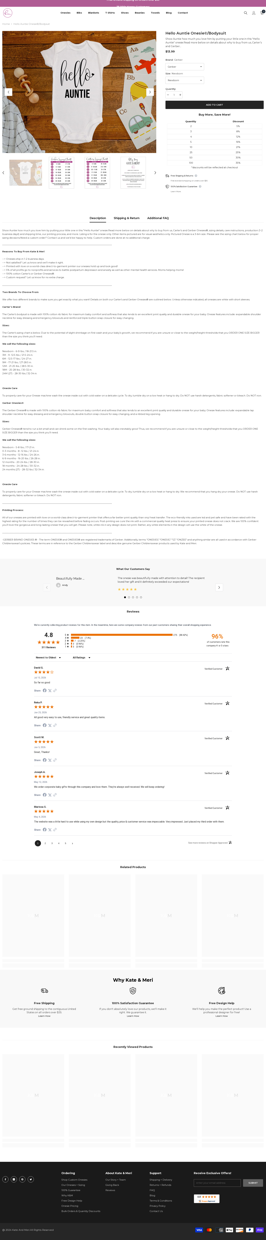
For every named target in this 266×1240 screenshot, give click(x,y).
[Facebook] (5, 1179)
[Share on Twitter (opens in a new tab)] (50, 690)
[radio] (133, 635)
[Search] (246, 13)
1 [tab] (125, 597)
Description (98, 218)
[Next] (150, 92)
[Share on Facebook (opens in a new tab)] (44, 691)
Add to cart (214, 104)
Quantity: (170, 88)
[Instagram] (14, 1179)
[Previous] (8, 92)
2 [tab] (129, 597)
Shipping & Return (127, 218)
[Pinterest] (22, 1179)
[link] (33, 960)
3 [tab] (133, 597)
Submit (253, 1182)
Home (6, 23)
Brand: (174, 59)
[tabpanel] (133, 584)
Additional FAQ (158, 218)
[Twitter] (31, 1179)
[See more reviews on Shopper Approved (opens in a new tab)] (55, 690)
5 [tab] (141, 597)
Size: (174, 73)
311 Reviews (52, 647)
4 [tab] (137, 597)
